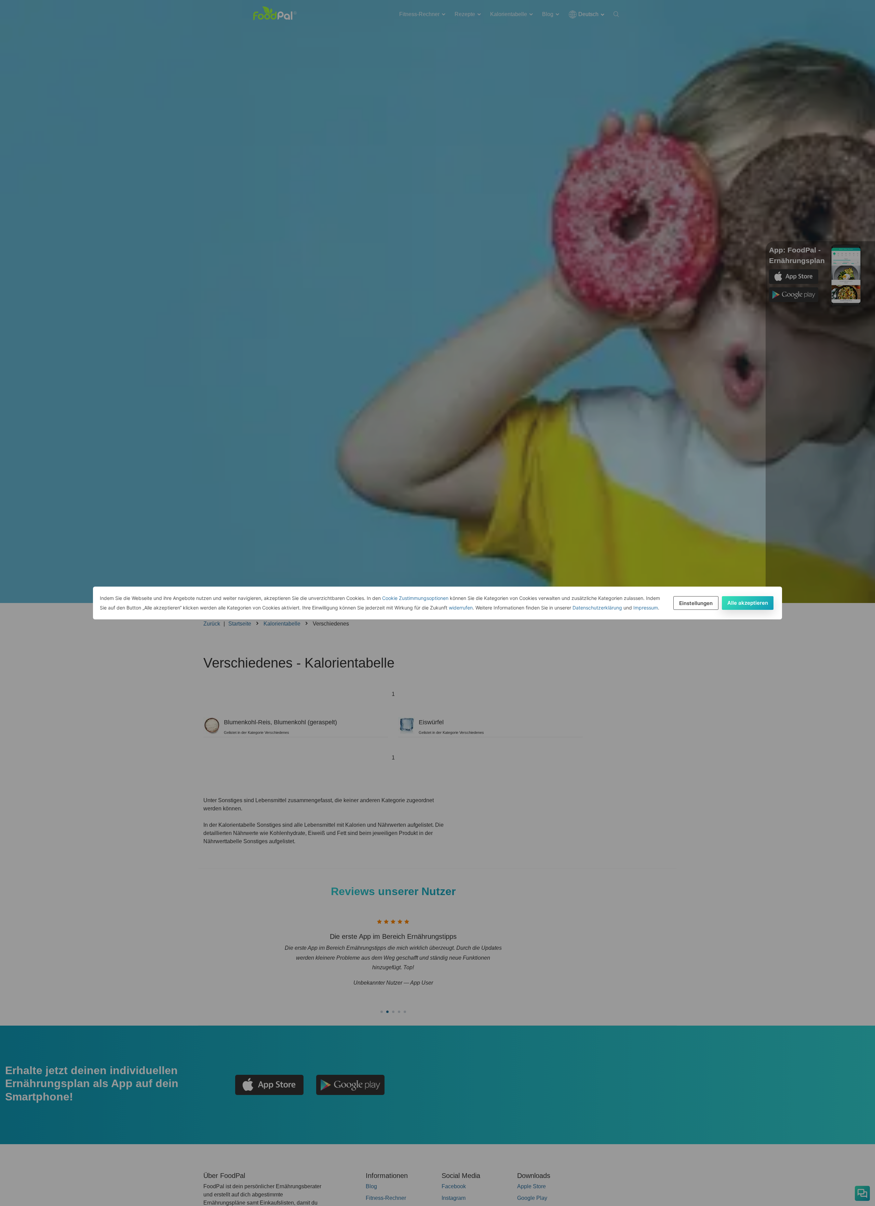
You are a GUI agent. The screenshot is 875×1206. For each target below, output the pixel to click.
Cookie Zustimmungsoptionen (415, 598)
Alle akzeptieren (747, 603)
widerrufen (461, 608)
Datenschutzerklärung (597, 608)
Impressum (645, 608)
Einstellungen (696, 603)
